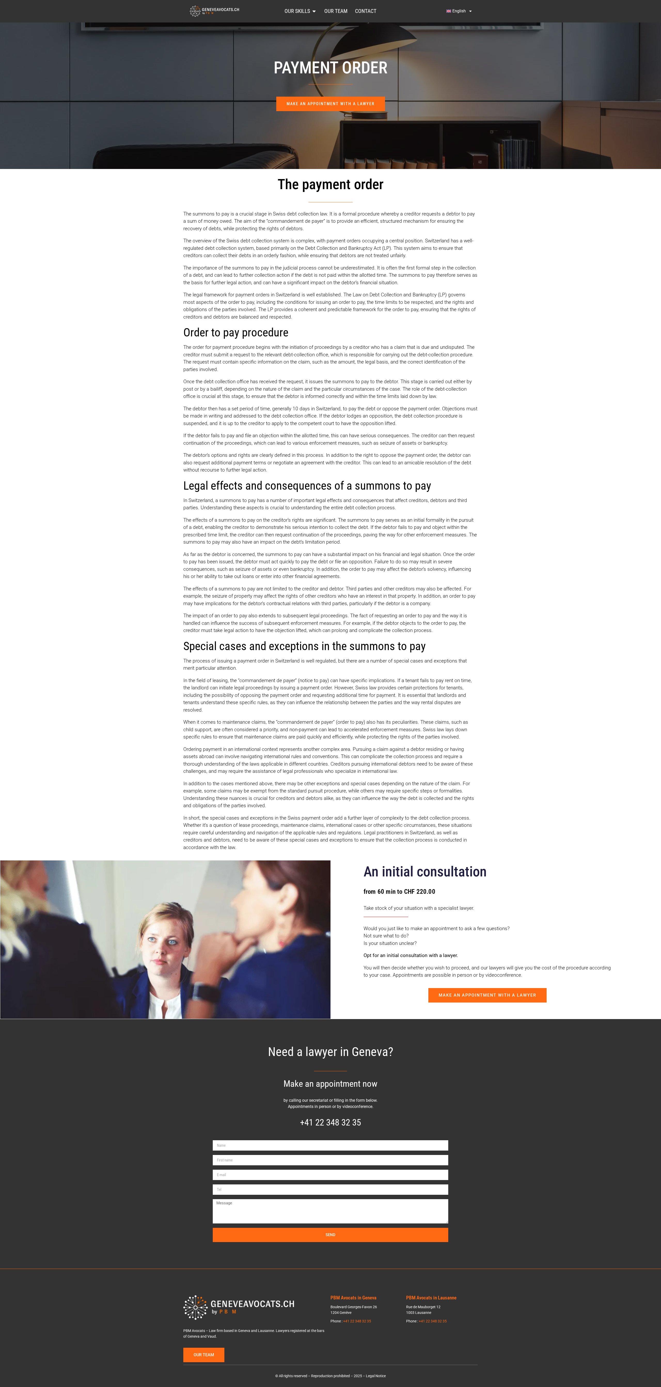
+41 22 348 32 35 (330, 1122)
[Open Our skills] (314, 11)
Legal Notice (376, 1376)
